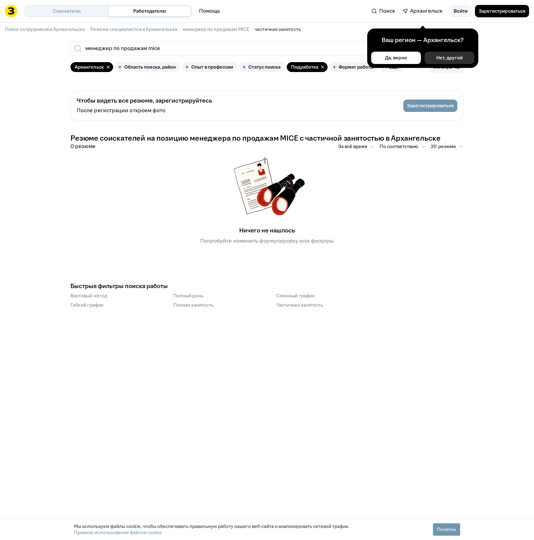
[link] (383, 11)
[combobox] (223, 48)
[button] (460, 11)
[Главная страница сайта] (11, 11)
